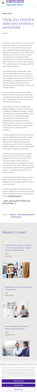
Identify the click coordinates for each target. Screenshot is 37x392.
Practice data (16, 217)
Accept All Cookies (18, 381)
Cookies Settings (18, 389)
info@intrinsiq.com (14, 196)
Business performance (26, 214)
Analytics (13, 214)
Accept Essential (18, 385)
